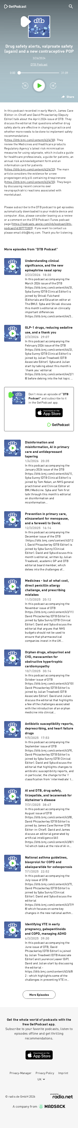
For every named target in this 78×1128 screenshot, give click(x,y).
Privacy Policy (45, 1073)
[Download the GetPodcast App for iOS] (49, 412)
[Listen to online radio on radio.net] (61, 1096)
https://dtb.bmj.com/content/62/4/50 (29, 140)
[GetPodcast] (15, 6)
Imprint (63, 1073)
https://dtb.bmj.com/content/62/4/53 (29, 169)
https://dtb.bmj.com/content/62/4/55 (29, 182)
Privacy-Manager (20, 1073)
